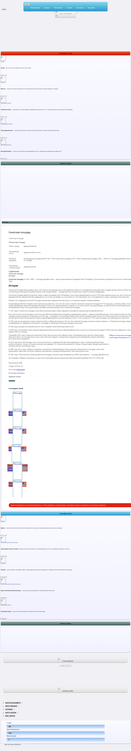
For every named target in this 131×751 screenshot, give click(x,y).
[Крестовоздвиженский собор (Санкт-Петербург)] (17, 453)
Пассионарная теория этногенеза (9, 542)
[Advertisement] (65, 194)
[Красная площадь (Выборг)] (17, 400)
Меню (27, 4)
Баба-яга (3, 82)
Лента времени (58, 7)
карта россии (80, 7)
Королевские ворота (6, 605)
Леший (2, 61)
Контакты (47, 7)
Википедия (21, 370)
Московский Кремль (6, 144)
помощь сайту (67, 691)
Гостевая (69, 7)
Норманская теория (6, 103)
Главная (35, 7)
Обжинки (3, 563)
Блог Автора (91, 7)
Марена (3, 521)
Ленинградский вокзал (7, 124)
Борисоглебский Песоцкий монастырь (11, 584)
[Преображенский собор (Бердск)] (17, 471)
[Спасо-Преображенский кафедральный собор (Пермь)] (17, 489)
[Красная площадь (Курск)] (17, 418)
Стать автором (67, 661)
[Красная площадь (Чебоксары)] (17, 436)
